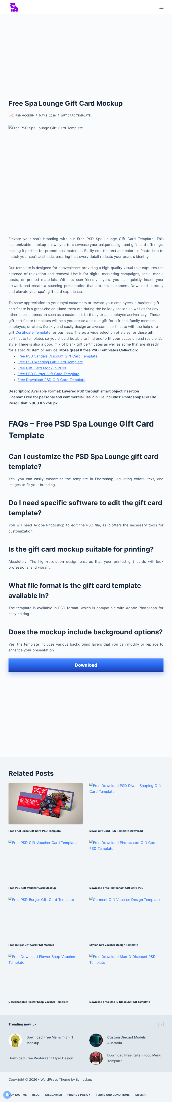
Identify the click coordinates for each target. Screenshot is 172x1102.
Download (86, 665)
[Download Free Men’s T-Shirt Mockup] (15, 1040)
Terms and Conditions (113, 1094)
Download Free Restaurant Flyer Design (41, 1058)
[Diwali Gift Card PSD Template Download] (126, 803)
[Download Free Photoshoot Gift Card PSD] (126, 860)
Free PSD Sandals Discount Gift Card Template (57, 356)
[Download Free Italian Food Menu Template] (96, 1058)
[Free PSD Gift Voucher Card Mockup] (46, 860)
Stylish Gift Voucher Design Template (113, 944)
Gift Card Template (75, 115)
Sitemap (141, 1094)
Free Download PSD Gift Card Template (51, 379)
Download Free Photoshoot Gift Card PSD (116, 887)
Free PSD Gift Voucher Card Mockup (32, 887)
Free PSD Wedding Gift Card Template (50, 362)
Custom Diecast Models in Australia (128, 1040)
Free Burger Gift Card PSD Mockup (31, 944)
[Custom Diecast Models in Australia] (96, 1040)
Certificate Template (32, 332)
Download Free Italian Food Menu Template (134, 1058)
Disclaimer (53, 1094)
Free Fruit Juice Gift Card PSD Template (35, 831)
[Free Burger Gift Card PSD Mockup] (46, 917)
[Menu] (161, 7)
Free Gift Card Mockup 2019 (41, 368)
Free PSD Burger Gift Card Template (48, 374)
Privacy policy (78, 1094)
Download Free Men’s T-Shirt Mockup (49, 1040)
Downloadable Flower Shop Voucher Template (38, 1001)
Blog (36, 1094)
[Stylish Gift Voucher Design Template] (126, 917)
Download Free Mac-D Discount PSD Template (119, 1001)
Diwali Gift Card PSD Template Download (116, 831)
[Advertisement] (86, 51)
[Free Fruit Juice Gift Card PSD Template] (46, 803)
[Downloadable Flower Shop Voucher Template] (46, 974)
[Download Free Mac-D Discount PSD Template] (126, 974)
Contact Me (18, 1094)
